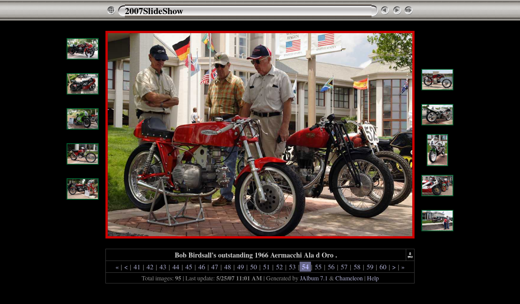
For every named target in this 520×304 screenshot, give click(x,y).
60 (383, 266)
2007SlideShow (154, 10)
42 (150, 266)
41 (137, 266)
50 (253, 266)
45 (189, 266)
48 (227, 266)
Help (373, 278)
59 (370, 266)
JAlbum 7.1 (314, 278)
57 (344, 266)
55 (318, 266)
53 (292, 266)
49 (240, 266)
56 (331, 266)
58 (357, 266)
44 (176, 266)
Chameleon (349, 278)
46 (201, 266)
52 (279, 266)
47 (214, 266)
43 (163, 266)
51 (266, 266)
